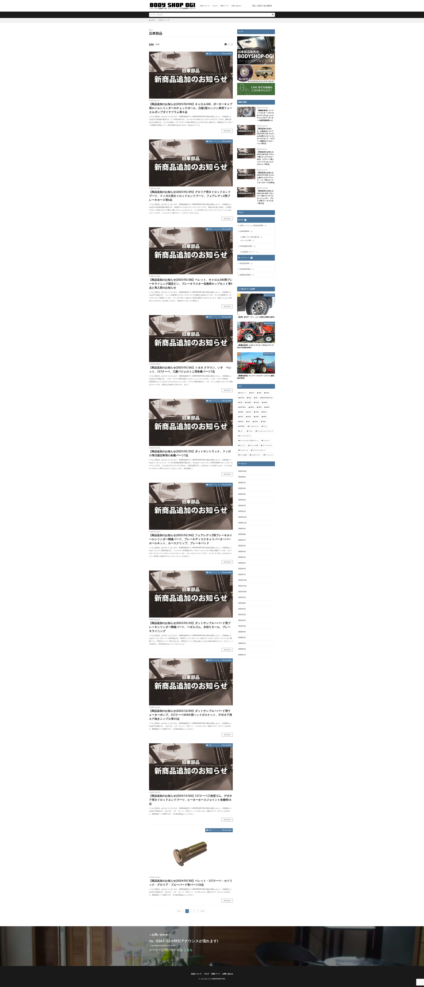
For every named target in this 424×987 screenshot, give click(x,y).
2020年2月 (242, 649)
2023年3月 (242, 557)
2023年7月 (242, 540)
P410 (249, 416)
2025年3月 (242, 500)
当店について (204, 6)
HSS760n (243, 407)
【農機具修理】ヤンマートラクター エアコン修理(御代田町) (255, 377)
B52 (250, 397)
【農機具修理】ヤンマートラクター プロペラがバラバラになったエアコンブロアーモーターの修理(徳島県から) (265, 115)
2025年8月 (242, 477)
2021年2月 (242, 626)
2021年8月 (242, 603)
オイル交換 (243, 455)
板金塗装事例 (246, 263)
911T (252, 393)
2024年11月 (242, 523)
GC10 (257, 402)
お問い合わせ (236, 6)
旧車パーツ (224, 6)
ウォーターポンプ (245, 436)
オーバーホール (267, 445)
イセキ (251, 431)
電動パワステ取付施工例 (252, 237)
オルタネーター (256, 455)
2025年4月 (242, 494)
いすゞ (242, 431)
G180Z (249, 402)
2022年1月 (242, 574)
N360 (241, 412)
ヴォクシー (266, 440)
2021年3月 (242, 620)
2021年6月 (242, 609)
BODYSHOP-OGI (267, 397)
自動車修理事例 (246, 269)
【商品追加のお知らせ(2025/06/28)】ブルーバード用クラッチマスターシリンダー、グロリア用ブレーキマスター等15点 (265, 197)
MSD (259, 407)
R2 (249, 421)
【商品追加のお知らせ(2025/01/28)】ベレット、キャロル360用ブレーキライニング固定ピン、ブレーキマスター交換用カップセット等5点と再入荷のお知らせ (191, 284)
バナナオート (246, 257)
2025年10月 (242, 471)
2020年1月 (242, 655)
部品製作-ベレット (250, 252)
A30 (260, 393)
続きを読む (227, 130)
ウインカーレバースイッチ (265, 431)
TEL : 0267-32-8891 (262, 6)
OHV (249, 412)
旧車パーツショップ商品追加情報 (220, 53)
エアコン (242, 445)
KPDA (252, 407)
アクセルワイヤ (254, 426)
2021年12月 (242, 580)
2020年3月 (242, 643)
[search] (273, 15)
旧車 (243, 220)
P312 (241, 416)
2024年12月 (242, 517)
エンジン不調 (254, 445)
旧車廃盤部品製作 (247, 246)
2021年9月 (242, 597)
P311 (264, 412)
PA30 (257, 416)
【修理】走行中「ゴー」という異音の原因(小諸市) (255, 317)
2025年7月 (242, 483)
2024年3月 (242, 528)
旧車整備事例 (246, 231)
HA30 (265, 402)
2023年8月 (242, 534)
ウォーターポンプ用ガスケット (249, 440)
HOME (153, 20)
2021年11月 (242, 586)
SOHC (256, 421)
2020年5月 (242, 637)
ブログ (214, 6)
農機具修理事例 (246, 275)
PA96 (264, 416)
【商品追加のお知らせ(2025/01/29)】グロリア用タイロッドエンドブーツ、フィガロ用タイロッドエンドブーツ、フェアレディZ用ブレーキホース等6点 (190, 196)
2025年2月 (242, 505)
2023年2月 (242, 563)
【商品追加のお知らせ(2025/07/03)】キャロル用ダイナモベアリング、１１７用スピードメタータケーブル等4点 (265, 177)
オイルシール (244, 450)
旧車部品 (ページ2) (163, 20)
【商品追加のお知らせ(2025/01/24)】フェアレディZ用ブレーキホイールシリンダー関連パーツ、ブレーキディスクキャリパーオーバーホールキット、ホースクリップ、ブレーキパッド (190, 539)
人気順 (157, 44)
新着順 (151, 44)
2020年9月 (242, 632)
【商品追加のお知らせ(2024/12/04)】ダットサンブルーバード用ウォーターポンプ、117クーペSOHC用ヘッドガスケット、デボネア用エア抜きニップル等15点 (190, 715)
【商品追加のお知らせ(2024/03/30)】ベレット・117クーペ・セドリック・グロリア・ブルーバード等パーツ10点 (190, 883)
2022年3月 (242, 569)
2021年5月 (242, 614)
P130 (257, 412)
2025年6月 (242, 488)
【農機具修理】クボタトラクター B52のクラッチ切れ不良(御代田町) (255, 346)
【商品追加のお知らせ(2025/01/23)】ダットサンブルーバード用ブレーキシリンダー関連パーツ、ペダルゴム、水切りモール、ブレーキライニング (190, 627)
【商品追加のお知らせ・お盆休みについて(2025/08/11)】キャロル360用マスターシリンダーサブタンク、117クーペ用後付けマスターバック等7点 (266, 136)
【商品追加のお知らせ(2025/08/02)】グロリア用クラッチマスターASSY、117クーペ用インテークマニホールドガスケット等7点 (265, 158)
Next (202, 911)
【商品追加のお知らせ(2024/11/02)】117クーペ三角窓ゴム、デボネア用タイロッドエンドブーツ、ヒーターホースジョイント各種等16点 (190, 800)
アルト (265, 426)
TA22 (264, 421)
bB (256, 397)
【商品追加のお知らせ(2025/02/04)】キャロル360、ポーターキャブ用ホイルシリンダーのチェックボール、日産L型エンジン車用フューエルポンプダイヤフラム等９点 (190, 108)
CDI (241, 402)
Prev (179, 911)
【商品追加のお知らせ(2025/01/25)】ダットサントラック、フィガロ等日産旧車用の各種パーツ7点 (190, 453)
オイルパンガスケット (259, 450)
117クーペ (243, 393)
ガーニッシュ (269, 455)
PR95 (241, 421)
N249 (267, 407)
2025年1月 (242, 511)
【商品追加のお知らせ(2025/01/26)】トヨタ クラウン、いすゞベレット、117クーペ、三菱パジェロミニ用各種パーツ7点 (190, 369)
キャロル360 (248, 240)
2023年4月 (242, 551)
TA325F (242, 426)
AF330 (242, 397)
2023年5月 (242, 546)
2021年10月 (242, 592)
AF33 (267, 393)
